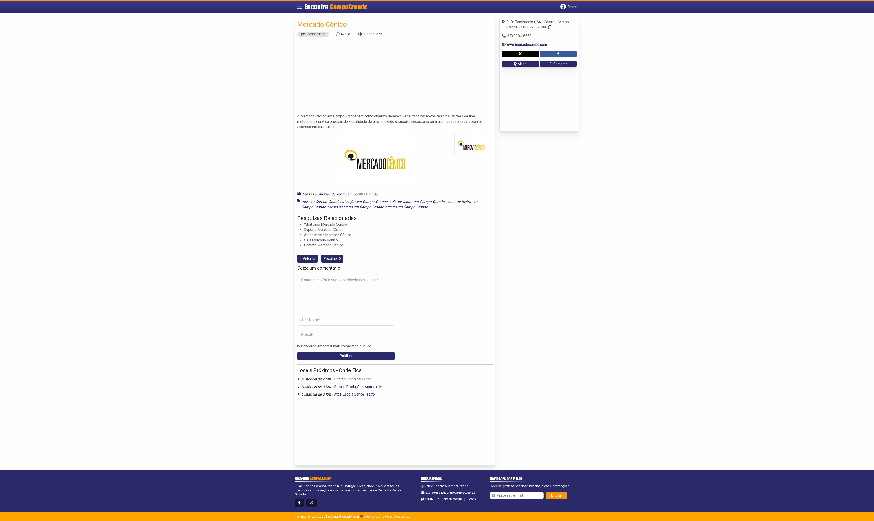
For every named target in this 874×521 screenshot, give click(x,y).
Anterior (309, 258)
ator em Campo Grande (321, 201)
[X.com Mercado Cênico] (520, 54)
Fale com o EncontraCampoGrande (450, 492)
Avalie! (345, 34)
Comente (560, 64)
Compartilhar (315, 34)
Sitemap (334, 516)
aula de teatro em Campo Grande (417, 201)
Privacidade (316, 516)
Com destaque (452, 499)
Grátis (471, 499)
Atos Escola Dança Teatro (354, 394)
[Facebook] (299, 503)
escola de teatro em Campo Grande (355, 207)
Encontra (336, 7)
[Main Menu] (299, 6)
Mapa (522, 64)
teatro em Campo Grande (407, 207)
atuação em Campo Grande (364, 201)
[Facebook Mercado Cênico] (558, 54)
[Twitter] (311, 503)
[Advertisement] (395, 77)
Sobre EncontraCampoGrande (446, 486)
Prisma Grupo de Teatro (353, 379)
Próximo (330, 258)
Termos (300, 516)
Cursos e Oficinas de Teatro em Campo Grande (339, 194)
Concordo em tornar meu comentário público (336, 346)
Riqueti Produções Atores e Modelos (364, 387)
